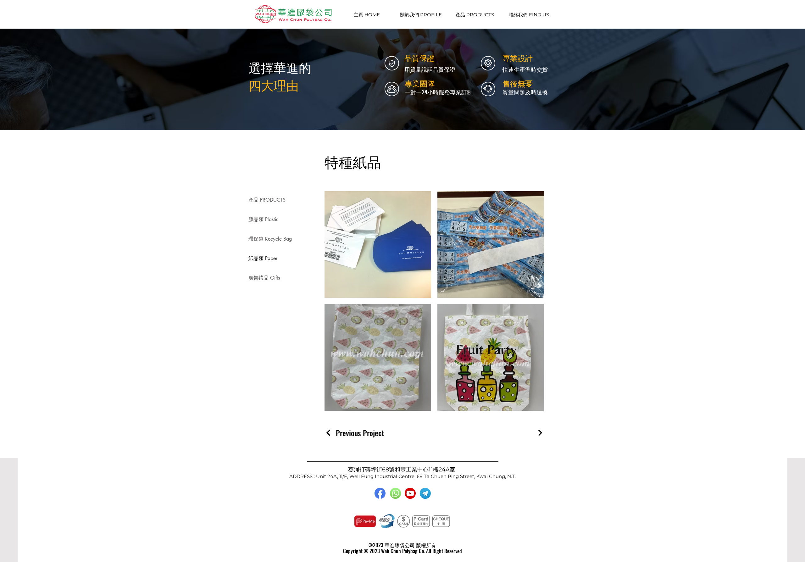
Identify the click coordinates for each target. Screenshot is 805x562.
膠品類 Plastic (263, 219)
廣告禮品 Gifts (264, 278)
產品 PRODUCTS (267, 200)
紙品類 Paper (262, 258)
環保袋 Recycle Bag (270, 239)
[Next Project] (539, 432)
